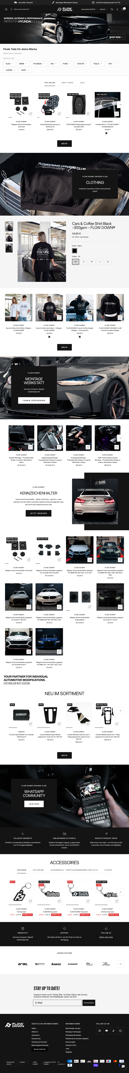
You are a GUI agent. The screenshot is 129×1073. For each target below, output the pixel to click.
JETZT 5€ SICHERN (64, 545)
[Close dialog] (86, 508)
